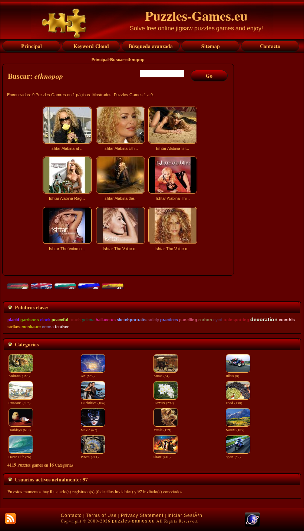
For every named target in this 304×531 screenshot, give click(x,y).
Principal (100, 59)
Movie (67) (89, 430)
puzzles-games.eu (133, 521)
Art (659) (88, 376)
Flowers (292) (163, 403)
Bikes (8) (232, 376)
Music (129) (162, 430)
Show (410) (162, 457)
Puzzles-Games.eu (196, 15)
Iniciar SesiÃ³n (185, 515)
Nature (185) (235, 430)
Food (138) (234, 403)
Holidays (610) (20, 430)
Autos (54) (161, 376)
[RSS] (10, 518)
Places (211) (90, 457)
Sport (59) (233, 457)
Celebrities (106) (93, 403)
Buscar (117, 59)
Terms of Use (101, 515)
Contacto (71, 515)
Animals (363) (19, 376)
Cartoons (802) (19, 403)
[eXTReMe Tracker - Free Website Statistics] (252, 525)
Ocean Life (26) (20, 457)
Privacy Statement (142, 515)
